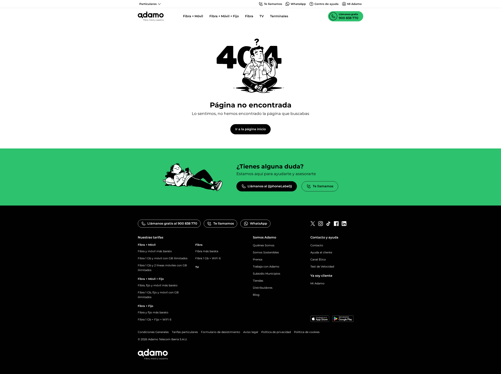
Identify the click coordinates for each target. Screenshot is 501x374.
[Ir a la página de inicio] (151, 16)
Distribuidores (262, 287)
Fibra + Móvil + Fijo (224, 16)
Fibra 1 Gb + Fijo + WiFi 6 (154, 319)
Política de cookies (307, 332)
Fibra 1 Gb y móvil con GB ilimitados (162, 258)
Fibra (249, 16)
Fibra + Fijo (145, 306)
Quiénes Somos (263, 245)
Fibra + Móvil (193, 16)
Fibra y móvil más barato (155, 251)
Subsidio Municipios (266, 273)
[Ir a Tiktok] (328, 223)
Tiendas (258, 280)
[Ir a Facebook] (336, 223)
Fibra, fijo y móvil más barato (158, 285)
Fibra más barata (206, 251)
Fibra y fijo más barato (153, 312)
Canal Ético (318, 259)
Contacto (316, 245)
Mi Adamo (317, 283)
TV (262, 16)
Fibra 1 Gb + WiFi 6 (208, 258)
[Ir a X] (312, 223)
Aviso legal (250, 332)
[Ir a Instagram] (320, 223)
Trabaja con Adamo (266, 266)
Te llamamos (323, 186)
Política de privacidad (276, 332)
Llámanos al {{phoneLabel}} (270, 186)
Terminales (279, 16)
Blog (256, 295)
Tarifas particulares (185, 332)
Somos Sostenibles (266, 252)
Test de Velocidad (322, 266)
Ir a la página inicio (250, 129)
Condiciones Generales (153, 332)
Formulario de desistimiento (220, 332)
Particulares (148, 4)
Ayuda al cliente (321, 252)
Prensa (257, 259)
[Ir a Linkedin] (344, 223)
